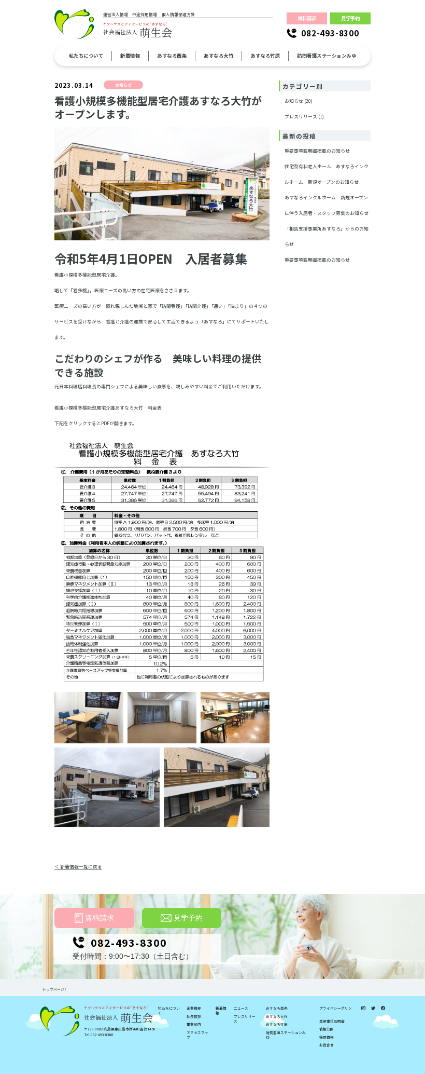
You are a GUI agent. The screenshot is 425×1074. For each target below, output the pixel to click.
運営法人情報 (115, 14)
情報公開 (326, 1029)
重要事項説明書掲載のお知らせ (317, 150)
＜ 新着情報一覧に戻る (78, 866)
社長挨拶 (194, 1016)
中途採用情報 (144, 14)
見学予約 (350, 18)
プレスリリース (301, 116)
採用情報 (326, 1037)
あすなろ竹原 (277, 1024)
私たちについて (169, 1010)
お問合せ (326, 1045)
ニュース (241, 1008)
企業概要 (194, 1008)
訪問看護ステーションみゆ (286, 1035)
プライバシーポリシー (335, 1010)
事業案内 (194, 1024)
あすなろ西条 (277, 1008)
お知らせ (294, 101)
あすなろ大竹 (277, 1016)
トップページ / (54, 989)
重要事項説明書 (332, 1021)
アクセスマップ (197, 1035)
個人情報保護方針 (178, 14)
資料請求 (307, 18)
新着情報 (221, 1010)
